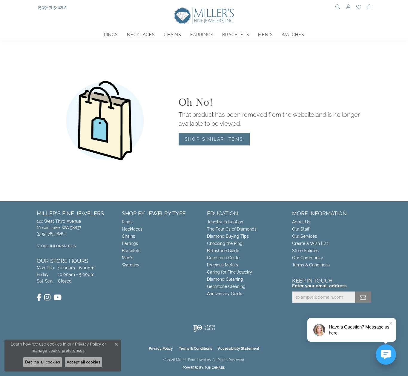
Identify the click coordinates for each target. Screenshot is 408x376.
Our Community (307, 257)
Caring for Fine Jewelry (229, 272)
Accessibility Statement (238, 348)
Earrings (202, 34)
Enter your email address (319, 285)
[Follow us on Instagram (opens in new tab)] (47, 297)
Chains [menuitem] (128, 236)
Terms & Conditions (311, 265)
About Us (301, 222)
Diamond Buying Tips (228, 236)
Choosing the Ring (225, 243)
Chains (172, 34)
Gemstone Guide (223, 257)
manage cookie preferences (58, 350)
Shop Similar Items (214, 139)
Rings (111, 34)
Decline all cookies (42, 362)
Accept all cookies (83, 362)
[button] (337, 7)
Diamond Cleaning (225, 279)
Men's (265, 34)
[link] (52, 7)
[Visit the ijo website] (204, 327)
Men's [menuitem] (127, 257)
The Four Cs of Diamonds (232, 229)
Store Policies (305, 250)
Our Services (304, 236)
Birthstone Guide (223, 250)
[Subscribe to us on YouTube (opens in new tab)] (57, 297)
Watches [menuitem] (130, 265)
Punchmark (215, 367)
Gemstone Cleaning (226, 286)
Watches (293, 34)
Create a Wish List (310, 243)
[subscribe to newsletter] (363, 297)
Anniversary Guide (224, 293)
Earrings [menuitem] (130, 243)
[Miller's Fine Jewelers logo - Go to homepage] (204, 18)
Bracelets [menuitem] (131, 250)
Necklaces (141, 34)
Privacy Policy (161, 348)
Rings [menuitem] (127, 222)
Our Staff (300, 229)
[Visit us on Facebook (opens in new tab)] (39, 297)
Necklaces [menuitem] (132, 229)
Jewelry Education (225, 222)
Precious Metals (222, 265)
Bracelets (235, 34)
